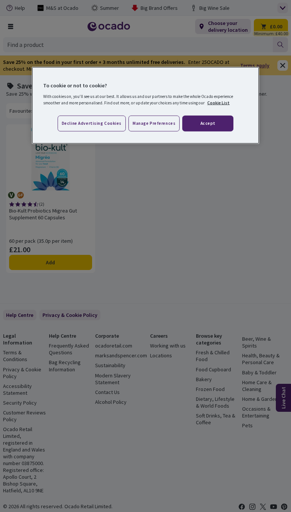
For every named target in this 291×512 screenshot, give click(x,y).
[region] (145, 105)
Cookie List (218, 102)
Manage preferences (154, 123)
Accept (208, 123)
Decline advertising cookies (92, 123)
